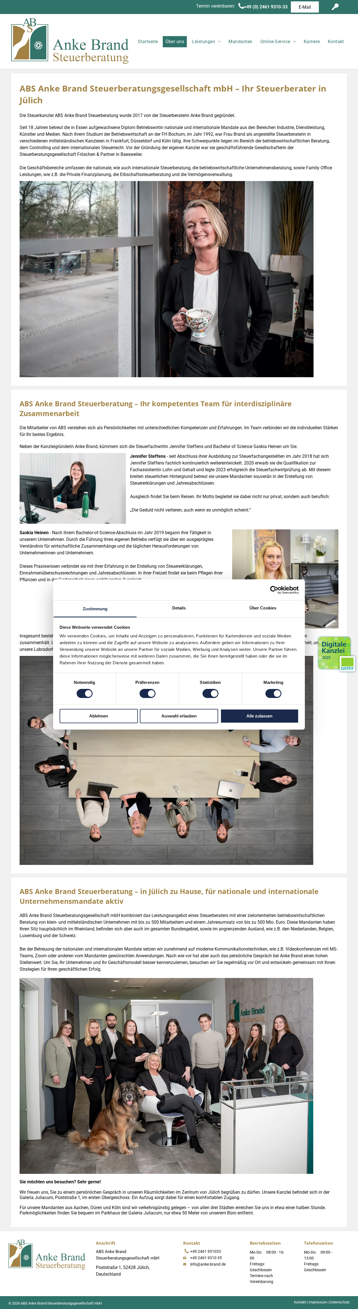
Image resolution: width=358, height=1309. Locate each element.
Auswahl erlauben (179, 716)
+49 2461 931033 (205, 1251)
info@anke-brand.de (208, 1264)
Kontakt (300, 1302)
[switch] (148, 693)
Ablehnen (98, 716)
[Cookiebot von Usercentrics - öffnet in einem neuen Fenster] (274, 590)
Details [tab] (179, 608)
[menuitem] (147, 41)
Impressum (318, 1302)
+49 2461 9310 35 (206, 1258)
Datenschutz (339, 1302)
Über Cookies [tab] (262, 608)
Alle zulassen (259, 716)
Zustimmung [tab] (95, 608)
